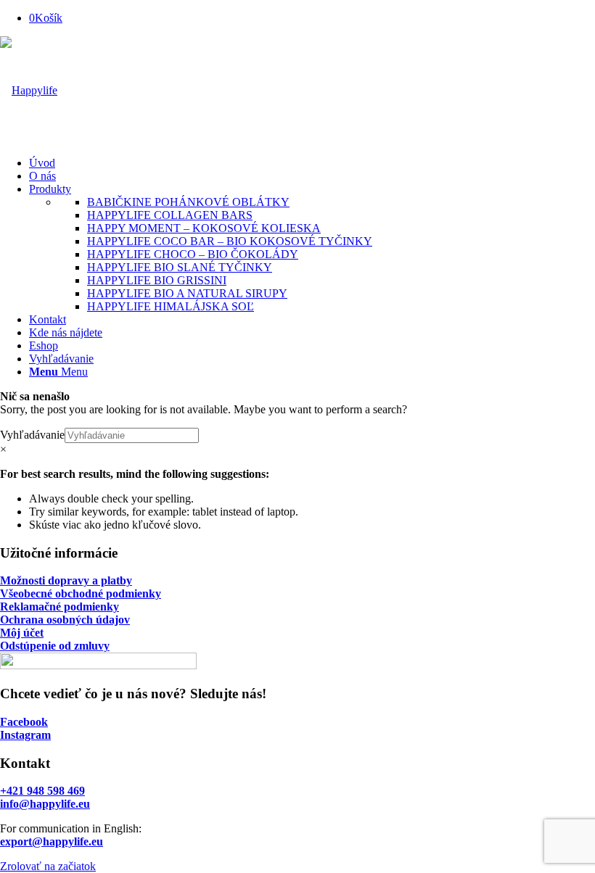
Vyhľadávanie (32, 435)
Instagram (25, 735)
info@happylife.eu (45, 804)
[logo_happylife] (28, 90)
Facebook (24, 722)
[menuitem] (312, 163)
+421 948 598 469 (42, 791)
